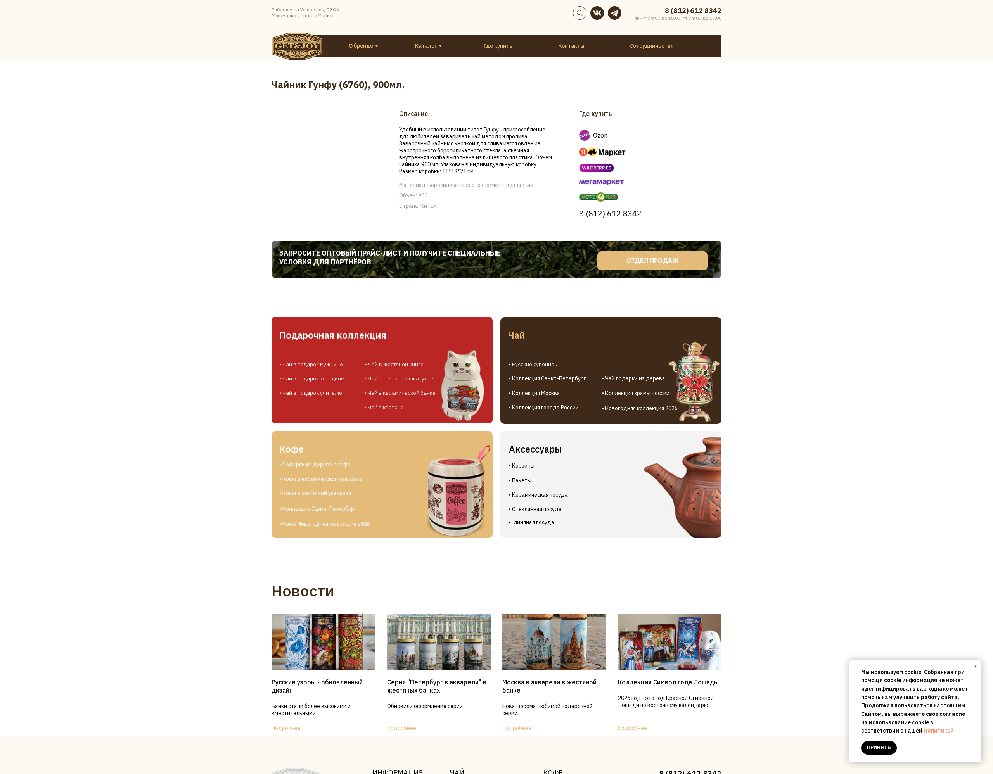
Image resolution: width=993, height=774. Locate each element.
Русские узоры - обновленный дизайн (317, 686)
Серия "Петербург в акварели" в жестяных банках (436, 686)
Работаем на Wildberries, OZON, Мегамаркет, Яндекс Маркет (306, 12)
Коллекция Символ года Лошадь (667, 682)
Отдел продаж (652, 260)
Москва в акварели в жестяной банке (549, 686)
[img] (597, 13)
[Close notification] (975, 666)
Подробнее (286, 728)
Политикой (939, 730)
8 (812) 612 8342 (693, 10)
